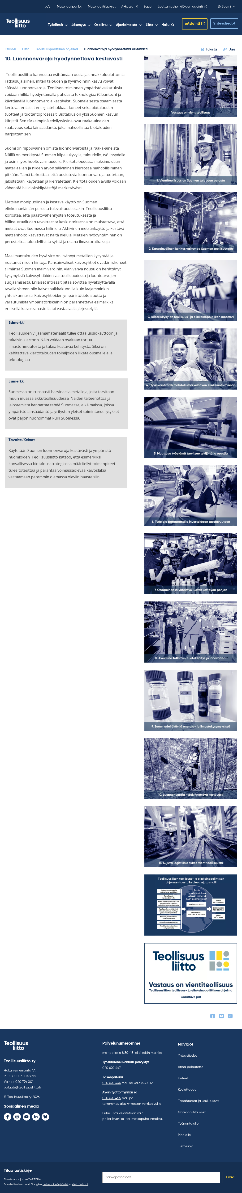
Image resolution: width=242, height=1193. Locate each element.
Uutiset (183, 1078)
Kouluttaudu (187, 1089)
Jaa (232, 49)
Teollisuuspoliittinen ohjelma (56, 49)
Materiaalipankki (69, 6)
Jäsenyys (78, 25)
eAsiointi (192, 24)
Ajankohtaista (126, 25)
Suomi (226, 6)
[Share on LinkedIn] (230, 1016)
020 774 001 (24, 1082)
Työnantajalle (188, 1123)
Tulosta (211, 49)
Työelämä (55, 25)
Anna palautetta (190, 1067)
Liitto (149, 25)
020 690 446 (111, 1083)
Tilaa (230, 1177)
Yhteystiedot (224, 23)
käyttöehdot (80, 1184)
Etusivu (10, 49)
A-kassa (127, 6)
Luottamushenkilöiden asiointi (180, 6)
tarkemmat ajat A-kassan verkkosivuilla (131, 1103)
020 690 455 (111, 1098)
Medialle (184, 1135)
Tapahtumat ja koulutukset (198, 1101)
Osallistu (101, 25)
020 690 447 (111, 1068)
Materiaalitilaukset (102, 6)
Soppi (147, 6)
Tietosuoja (186, 1146)
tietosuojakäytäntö (55, 1184)
